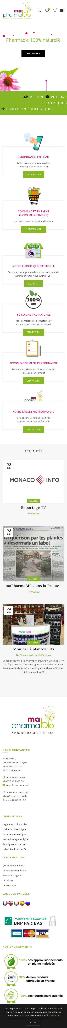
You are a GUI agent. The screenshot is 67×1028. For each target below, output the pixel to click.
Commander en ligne (14, 834)
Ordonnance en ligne (14, 829)
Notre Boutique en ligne (15, 839)
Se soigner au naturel (14, 844)
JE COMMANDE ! (33, 229)
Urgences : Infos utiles (15, 824)
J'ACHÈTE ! (33, 283)
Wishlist (49, 9)
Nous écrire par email (17, 785)
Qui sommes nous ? (13, 865)
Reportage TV (33, 507)
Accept (33, 1022)
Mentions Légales (12, 875)
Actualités (33, 501)
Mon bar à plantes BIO (33, 649)
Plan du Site (9, 885)
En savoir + (53, 1015)
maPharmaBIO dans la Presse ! (33, 585)
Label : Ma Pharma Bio (15, 849)
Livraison (8, 880)
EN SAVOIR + (33, 332)
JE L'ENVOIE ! (33, 174)
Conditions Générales (14, 870)
